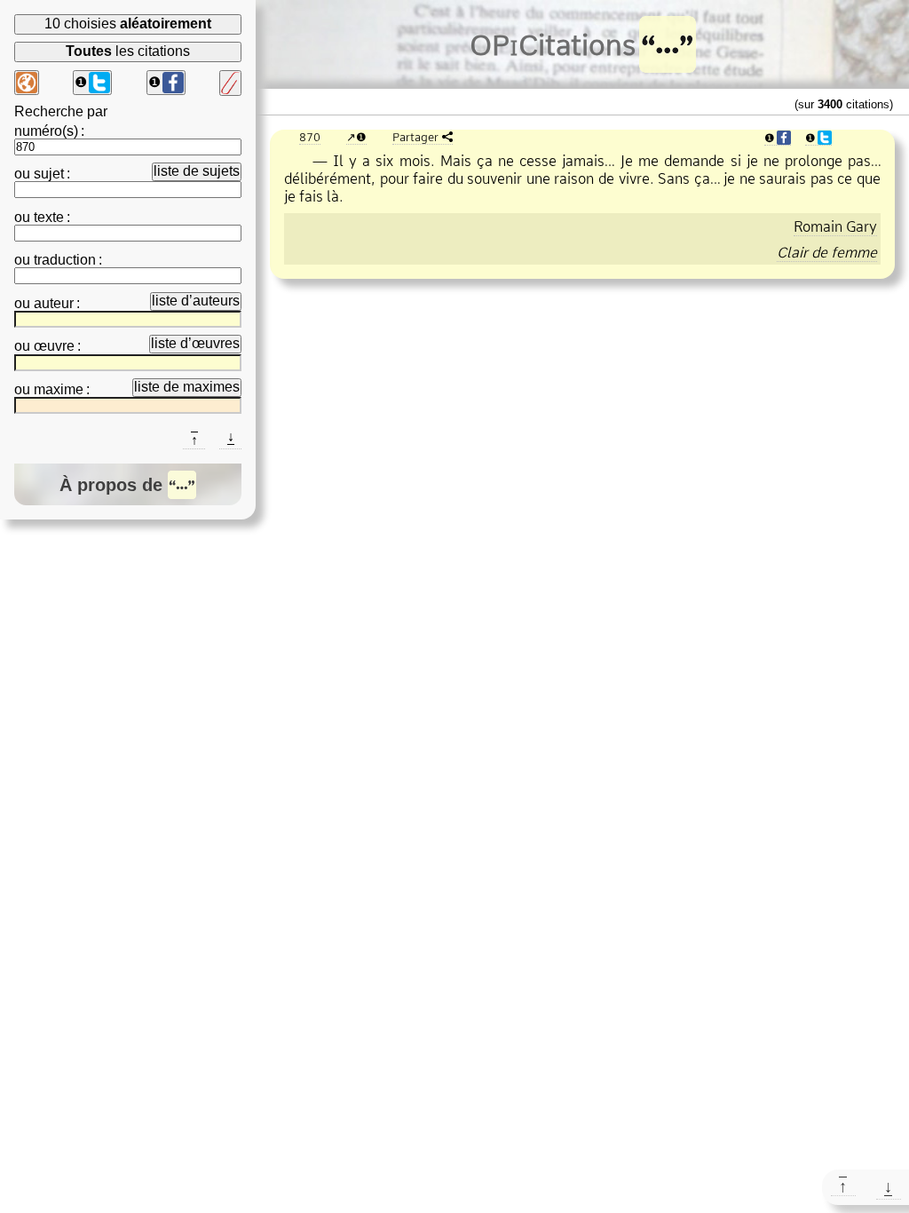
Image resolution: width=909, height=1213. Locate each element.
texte (49, 217)
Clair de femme (827, 252)
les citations (128, 51)
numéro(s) (46, 131)
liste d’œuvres (195, 343)
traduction (65, 259)
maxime (58, 389)
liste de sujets (197, 170)
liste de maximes (187, 386)
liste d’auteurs (196, 300)
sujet (49, 173)
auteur (54, 303)
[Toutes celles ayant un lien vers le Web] (26, 82)
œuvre (54, 345)
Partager (415, 137)
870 (309, 137)
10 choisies (127, 23)
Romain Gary (835, 226)
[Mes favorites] (230, 83)
